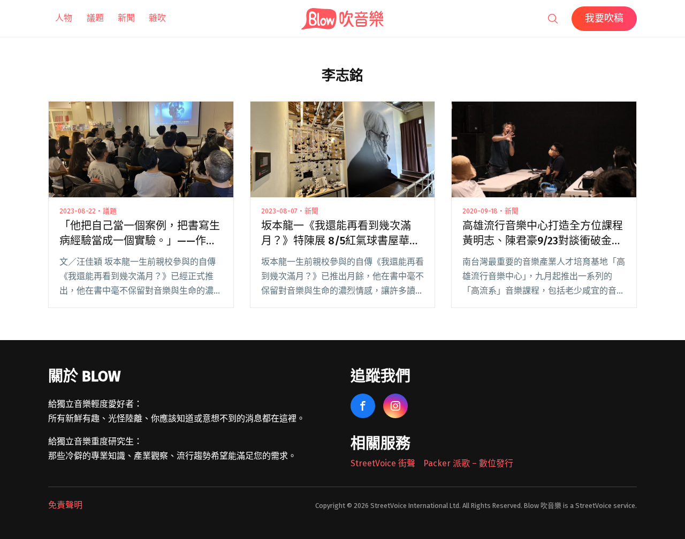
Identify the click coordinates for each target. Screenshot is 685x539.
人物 (63, 18)
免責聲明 (65, 505)
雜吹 (157, 18)
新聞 (126, 18)
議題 (95, 18)
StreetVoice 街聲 (383, 463)
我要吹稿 (604, 18)
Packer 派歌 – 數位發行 (468, 463)
